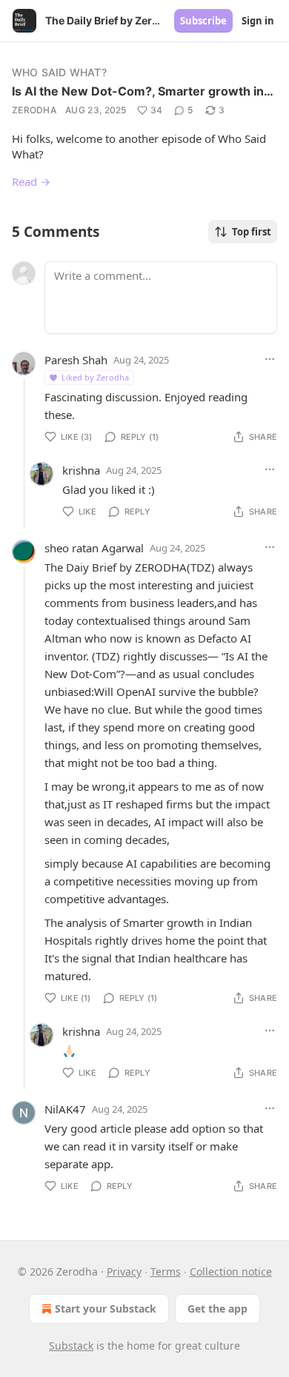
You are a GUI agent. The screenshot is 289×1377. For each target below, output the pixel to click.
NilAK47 (65, 1109)
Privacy (124, 1271)
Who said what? (59, 72)
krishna (81, 470)
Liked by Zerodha (95, 377)
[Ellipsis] (270, 359)
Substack (71, 1346)
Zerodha (34, 109)
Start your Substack (105, 1308)
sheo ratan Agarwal (94, 547)
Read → (31, 181)
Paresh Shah (75, 359)
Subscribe (203, 20)
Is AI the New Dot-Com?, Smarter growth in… (142, 91)
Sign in (258, 20)
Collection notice (231, 1271)
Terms (165, 1271)
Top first (251, 231)
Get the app (217, 1308)
